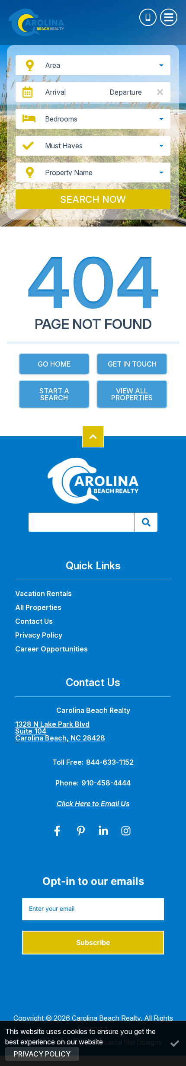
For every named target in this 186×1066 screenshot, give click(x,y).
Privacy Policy (38, 635)
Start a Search (54, 394)
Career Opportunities (51, 648)
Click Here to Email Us (93, 803)
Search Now (93, 199)
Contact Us (34, 621)
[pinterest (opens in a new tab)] (81, 830)
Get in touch (132, 364)
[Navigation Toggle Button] (168, 17)
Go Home (54, 364)
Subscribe (93, 942)
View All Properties (132, 394)
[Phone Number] (148, 17)
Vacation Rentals (43, 593)
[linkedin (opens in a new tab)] (103, 830)
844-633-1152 (110, 762)
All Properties (38, 607)
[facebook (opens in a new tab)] (58, 830)
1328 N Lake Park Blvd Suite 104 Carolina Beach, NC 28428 (60, 731)
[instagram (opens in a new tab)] (125, 830)
